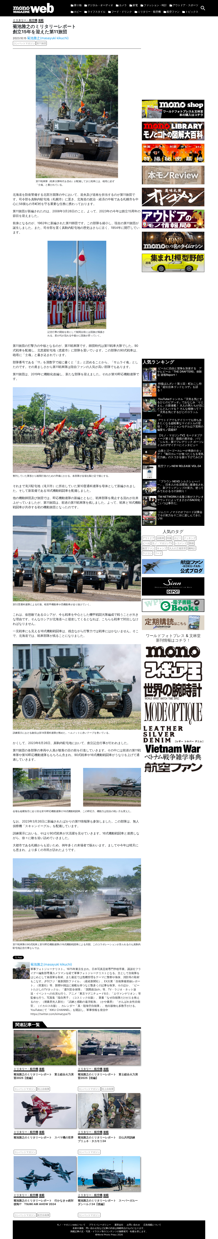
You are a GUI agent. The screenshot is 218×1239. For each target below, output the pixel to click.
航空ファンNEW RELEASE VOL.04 (179, 466)
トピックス (191, 11)
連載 (41, 20)
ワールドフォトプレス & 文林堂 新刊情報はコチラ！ (173, 637)
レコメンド (181, 543)
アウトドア (148, 538)
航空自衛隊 (43, 1215)
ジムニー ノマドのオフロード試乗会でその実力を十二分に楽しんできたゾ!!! (179, 515)
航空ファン (173, 11)
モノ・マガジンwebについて (71, 1224)
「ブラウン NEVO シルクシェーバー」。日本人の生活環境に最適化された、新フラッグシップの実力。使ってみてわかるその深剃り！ (180, 486)
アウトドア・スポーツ (185, 5)
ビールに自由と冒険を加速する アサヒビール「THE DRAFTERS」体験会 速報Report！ (179, 371)
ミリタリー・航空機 (149, 11)
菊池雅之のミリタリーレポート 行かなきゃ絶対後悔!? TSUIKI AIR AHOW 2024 (44, 1202)
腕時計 (192, 548)
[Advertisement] (173, 56)
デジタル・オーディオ (100, 5)
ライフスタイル (96, 11)
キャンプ (162, 548)
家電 (135, 5)
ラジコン (147, 553)
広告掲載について (152, 1224)
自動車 (160, 538)
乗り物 (78, 5)
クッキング (190, 538)
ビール (146, 543)
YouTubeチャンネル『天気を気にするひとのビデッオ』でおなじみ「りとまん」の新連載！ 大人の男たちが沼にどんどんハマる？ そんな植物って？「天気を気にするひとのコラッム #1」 (180, 407)
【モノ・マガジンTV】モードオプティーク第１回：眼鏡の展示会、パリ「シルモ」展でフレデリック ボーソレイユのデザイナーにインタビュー (180, 440)
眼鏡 (191, 543)
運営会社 (118, 1224)
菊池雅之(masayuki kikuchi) (48, 38)
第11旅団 (41, 43)
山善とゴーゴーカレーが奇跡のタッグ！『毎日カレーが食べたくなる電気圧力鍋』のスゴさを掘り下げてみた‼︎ (180, 454)
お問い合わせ (133, 1224)
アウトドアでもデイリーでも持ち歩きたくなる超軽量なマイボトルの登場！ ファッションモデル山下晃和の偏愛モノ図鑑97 (180, 425)
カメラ (123, 5)
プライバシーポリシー (100, 1224)
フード (158, 553)
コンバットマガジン (24, 43)
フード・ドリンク (121, 11)
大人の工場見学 (177, 548)
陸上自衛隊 (43, 1088)
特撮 (169, 538)
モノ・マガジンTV (162, 543)
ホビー (78, 11)
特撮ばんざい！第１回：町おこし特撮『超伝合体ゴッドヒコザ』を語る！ (179, 387)
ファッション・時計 (155, 5)
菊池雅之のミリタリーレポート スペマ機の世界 (44, 1137)
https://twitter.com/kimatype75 (50, 1014)
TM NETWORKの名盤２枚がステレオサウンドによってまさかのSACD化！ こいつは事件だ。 (180, 500)
